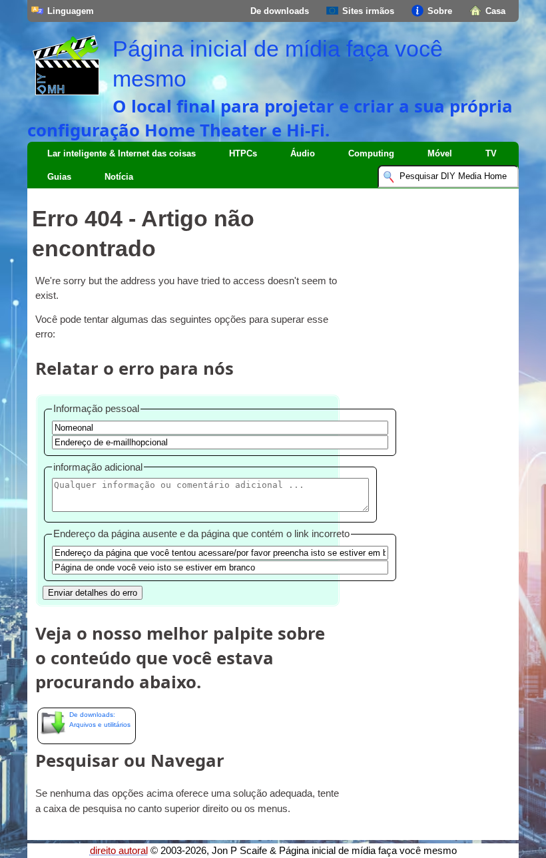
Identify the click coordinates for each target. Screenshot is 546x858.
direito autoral (119, 850)
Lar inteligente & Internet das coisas (121, 153)
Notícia (119, 177)
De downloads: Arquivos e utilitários (100, 719)
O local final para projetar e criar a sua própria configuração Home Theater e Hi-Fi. (270, 118)
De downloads (279, 11)
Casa (495, 11)
